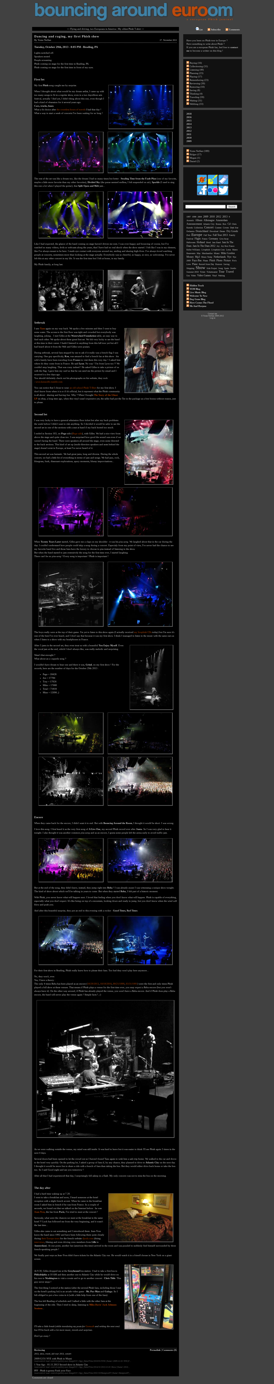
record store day (206, 264)
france (204, 239)
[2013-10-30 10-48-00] (148, 1329)
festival (189, 239)
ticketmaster (212, 272)
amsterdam (222, 220)
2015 (189, 120)
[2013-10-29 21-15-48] (140, 238)
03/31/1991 (131, 983)
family (232, 235)
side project (212, 268)
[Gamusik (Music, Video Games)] (212, 184)
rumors (218, 264)
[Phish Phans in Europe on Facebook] (202, 195)
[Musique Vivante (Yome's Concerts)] (223, 184)
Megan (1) (195, 158)
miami (217, 253)
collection (198, 227)
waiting (221, 275)
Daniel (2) (195, 161)
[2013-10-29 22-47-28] (148, 485)
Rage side (77, 433)
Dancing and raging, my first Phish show (66, 36)
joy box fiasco (227, 246)
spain (226, 268)
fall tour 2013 (58, 1354)
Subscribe (216, 29)
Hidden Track (197, 285)
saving (226, 264)
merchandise (207, 253)
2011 (188, 134)
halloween (190, 242)
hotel (208, 242)
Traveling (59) (197, 97)
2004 (200, 217)
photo (219, 260)
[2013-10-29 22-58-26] (140, 536)
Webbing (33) (196, 104)
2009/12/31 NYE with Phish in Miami (53, 1358)
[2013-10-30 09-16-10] (140, 1242)
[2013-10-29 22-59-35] (71, 627)
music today (206, 257)
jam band (216, 242)
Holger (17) (195, 154)
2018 (189, 113)
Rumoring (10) (197, 87)
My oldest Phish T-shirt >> (131, 29)
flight (198, 238)
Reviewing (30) (197, 83)
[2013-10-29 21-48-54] (140, 129)
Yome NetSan (44, 40)
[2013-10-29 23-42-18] (140, 806)
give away (224, 239)
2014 (189, 124)
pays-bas (197, 260)
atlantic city (208, 224)
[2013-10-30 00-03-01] (106, 1138)
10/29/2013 (93, 983)
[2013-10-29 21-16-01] (140, 311)
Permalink (155, 1350)
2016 (189, 117)
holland (201, 242)
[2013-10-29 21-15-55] (71, 311)
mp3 (197, 256)
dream (222, 231)
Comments (234, 29)
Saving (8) (195, 90)
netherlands (220, 256)
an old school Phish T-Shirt (83, 387)
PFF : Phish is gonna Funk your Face (52, 1370)
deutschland (202, 231)
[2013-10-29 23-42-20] (71, 882)
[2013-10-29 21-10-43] (140, 173)
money (190, 256)
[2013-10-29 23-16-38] (71, 754)
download (214, 231)
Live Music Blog (198, 292)
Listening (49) (197, 69)
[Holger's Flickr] (212, 195)
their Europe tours (51, 1238)
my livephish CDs (143, 632)
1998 (194, 217)
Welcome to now (198, 295)
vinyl (214, 275)
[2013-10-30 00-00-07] (71, 965)
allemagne (209, 220)
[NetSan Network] (202, 184)
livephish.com (218, 249)
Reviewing (39, 1350)
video (193, 275)
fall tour (207, 235)
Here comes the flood (201, 302)
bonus (218, 224)
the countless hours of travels (71, 109)
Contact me (212, 314)
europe (196, 235)
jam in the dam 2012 (204, 245)
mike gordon (228, 253)
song (220, 268)
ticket (202, 272)
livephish (205, 249)
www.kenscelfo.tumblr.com (49, 381)
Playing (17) (196, 76)
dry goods (232, 231)
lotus (228, 249)
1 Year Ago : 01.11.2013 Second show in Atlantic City (61, 1364)
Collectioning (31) (199, 66)
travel (47, 1354)
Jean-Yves (39, 1212)
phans (205, 260)
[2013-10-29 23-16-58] (140, 754)
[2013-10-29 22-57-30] (71, 536)
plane (195, 264)
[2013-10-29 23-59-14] (140, 882)
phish (212, 260)
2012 (189, 131)
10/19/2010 (106, 983)
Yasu (42, 328)
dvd (188, 235)
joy (218, 246)
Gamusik (90, 1326)
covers (226, 227)
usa (188, 275)
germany (213, 238)
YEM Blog (195, 289)
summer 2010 (192, 272)
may (199, 253)
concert (68, 1354)
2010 (189, 137)
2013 (36, 1354)
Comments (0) (169, 1350)
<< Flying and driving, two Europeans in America (91, 29)
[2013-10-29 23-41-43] (71, 806)
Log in (212, 318)
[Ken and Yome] (148, 393)
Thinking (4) (196, 93)
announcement (194, 223)
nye (229, 256)
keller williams (193, 249)
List (201, 29)
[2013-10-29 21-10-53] (71, 238)
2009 (189, 141)
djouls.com (87, 1238)
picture (227, 260)
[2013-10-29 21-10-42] (71, 173)
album (198, 220)
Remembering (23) (199, 80)
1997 (188, 217)
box (224, 224)
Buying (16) (196, 63)
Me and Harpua (198, 306)
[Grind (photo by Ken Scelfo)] (151, 710)
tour (222, 271)
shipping (190, 268)
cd (229, 223)
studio (233, 268)
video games (204, 275)
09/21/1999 (119, 983)
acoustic (190, 220)
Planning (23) (196, 73)
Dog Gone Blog (198, 299)
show (42, 1354)
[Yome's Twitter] (223, 195)
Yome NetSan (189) (199, 151)
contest (218, 227)
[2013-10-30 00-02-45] (140, 965)
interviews (39, 1242)
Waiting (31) (196, 100)
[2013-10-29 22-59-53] (140, 627)
